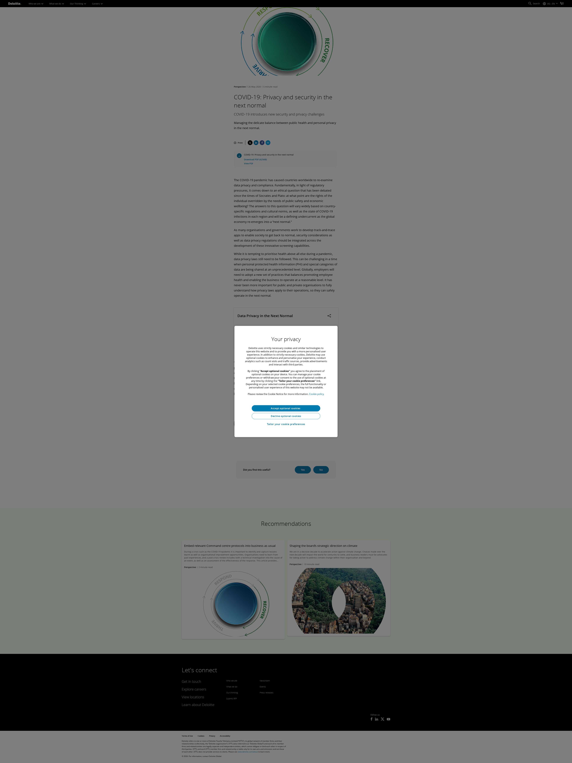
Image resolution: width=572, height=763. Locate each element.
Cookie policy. (316, 394)
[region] (286, 381)
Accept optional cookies (286, 408)
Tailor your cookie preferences (286, 424)
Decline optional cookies (286, 416)
